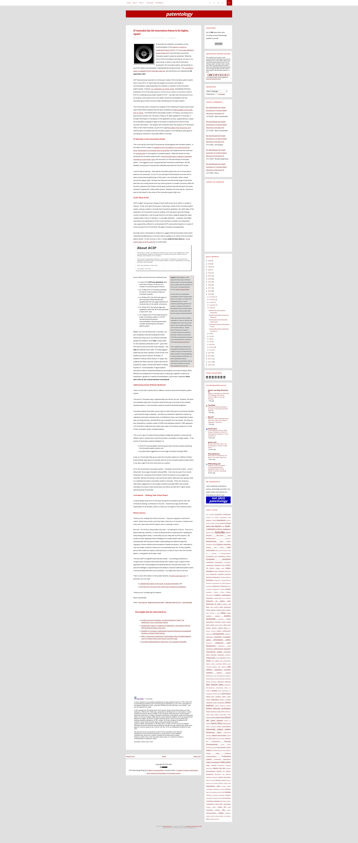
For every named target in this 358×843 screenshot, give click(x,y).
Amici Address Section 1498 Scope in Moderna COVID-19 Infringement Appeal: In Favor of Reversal (218, 433)
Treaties (209, 807)
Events (229, 592)
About (135, 3)
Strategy (228, 792)
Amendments (222, 520)
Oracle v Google (225, 699)
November (212, 299)
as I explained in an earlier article (162, 89)
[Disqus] (163, 670)
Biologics (228, 538)
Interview (214, 655)
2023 (209, 270)
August (211, 308)
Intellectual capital (224, 646)
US (224, 810)
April (210, 341)
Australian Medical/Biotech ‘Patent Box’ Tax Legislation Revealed (163, 642)
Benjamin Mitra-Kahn (217, 535)
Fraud (229, 613)
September (212, 305)
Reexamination (211, 771)
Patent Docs (212, 429)
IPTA (213, 661)
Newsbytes (227, 685)
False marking (215, 607)
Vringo (217, 816)
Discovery (228, 574)
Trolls (221, 807)
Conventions (210, 565)
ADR (229, 517)
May (210, 339)
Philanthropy (209, 747)
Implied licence (223, 628)
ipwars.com (212, 442)
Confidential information (215, 562)
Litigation (211, 673)
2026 (209, 261)
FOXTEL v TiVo (215, 613)
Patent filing (220, 717)
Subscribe (218, 44)
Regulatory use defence (223, 774)
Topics (141, 3)
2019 (209, 282)
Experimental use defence (222, 598)
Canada (210, 547)
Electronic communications (223, 580)
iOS (217, 658)
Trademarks (210, 804)
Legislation (219, 670)
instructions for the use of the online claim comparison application (162, 587)
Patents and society (219, 735)
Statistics (228, 789)
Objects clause (217, 693)
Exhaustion (210, 598)
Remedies (209, 777)
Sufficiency (209, 795)
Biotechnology (213, 541)
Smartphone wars (214, 786)
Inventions (221, 655)
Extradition (224, 604)
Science (228, 780)
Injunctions (210, 637)
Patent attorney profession (218, 708)
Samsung (218, 780)
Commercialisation (225, 553)
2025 (209, 264)
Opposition (215, 699)
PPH (213, 750)
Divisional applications (213, 577)
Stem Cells (221, 792)
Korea (225, 664)
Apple (223, 526)
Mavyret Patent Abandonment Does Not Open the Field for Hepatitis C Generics (218, 420)
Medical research (215, 679)
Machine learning (224, 673)
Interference (210, 649)
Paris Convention (219, 702)
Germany (222, 619)
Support (228, 795)
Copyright (217, 565)
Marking (228, 676)
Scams (224, 780)
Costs (223, 565)
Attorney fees (210, 532)
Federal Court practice (223, 610)
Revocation (227, 777)
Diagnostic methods (217, 574)
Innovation (218, 637)
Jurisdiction (219, 664)
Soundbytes (209, 789)
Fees (208, 613)
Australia (142, 602)
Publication (221, 765)
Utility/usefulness (212, 813)
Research (215, 777)
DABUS (228, 568)
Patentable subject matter (218, 729)
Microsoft (221, 682)
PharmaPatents (214, 454)
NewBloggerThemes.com (194, 826)
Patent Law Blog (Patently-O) (218, 391)
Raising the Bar (219, 768)
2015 (209, 294)
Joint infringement (225, 661)
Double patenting (226, 577)
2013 (209, 356)
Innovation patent (156, 602)
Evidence (218, 595)
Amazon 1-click (211, 520)
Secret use (209, 783)
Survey (220, 798)
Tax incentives (226, 798)
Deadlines (216, 571)
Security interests (218, 783)
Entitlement (224, 586)
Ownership (209, 702)
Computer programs (218, 559)
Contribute (159, 3)
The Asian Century (225, 801)
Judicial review (211, 664)
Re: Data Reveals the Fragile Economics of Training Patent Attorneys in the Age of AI (216, 110)
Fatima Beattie (211, 610)
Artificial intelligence (223, 529)
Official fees (210, 696)
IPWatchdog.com (214, 464)
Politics (209, 750)
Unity (229, 807)
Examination (226, 595)
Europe (228, 589)
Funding (210, 616)
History (209, 628)
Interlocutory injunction (222, 649)
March (211, 344)
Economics (210, 580)
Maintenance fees (211, 676)
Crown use (221, 568)
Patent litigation (217, 720)
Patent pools (227, 723)
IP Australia (222, 658)
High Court (227, 625)
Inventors (228, 655)
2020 (209, 279)
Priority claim (215, 753)
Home (129, 3)
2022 (209, 273)
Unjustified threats (214, 810)
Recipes (228, 768)
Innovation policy (173, 602)
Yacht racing (213, 819)
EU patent (222, 589)
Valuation (228, 813)
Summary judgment (219, 795)
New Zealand (212, 684)
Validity (221, 813)
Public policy (225, 762)
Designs (221, 571)
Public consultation (213, 762)
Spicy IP (211, 417)
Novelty (215, 691)
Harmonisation (219, 625)
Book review (225, 541)
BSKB (214, 544)
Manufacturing (221, 676)
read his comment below (182, 289)
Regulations (210, 774)
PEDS (214, 738)
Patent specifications (224, 726)
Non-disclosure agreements (215, 688)
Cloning (225, 550)
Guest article (210, 625)
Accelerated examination (223, 514)
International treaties (215, 652)
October (211, 302)
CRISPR (212, 568)
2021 (209, 276)
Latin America (222, 667)
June (210, 336)
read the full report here (213, 79)
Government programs (214, 622)
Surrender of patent (212, 798)
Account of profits (213, 517)
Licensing (227, 670)
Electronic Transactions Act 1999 (215, 583)
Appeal (218, 526)
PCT (210, 738)
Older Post (197, 756)
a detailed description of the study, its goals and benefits (159, 584)
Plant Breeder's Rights (224, 747)
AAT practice (210, 514)
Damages (209, 571)
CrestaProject (167, 826)
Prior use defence (225, 750)
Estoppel (216, 589)
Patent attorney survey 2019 (215, 711)
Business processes (223, 544)
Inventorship (211, 658)
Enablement (216, 586)
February (211, 347)
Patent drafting (211, 717)
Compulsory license (224, 556)
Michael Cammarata (225, 679)
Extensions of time (214, 604)
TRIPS (215, 807)
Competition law (212, 556)
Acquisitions (224, 517)
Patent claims (210, 714)
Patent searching (211, 726)
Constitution (227, 562)
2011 (209, 362)
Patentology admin (215, 732)
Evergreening (210, 595)
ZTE (218, 819)
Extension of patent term (218, 601)
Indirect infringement (224, 631)
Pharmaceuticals (213, 744)
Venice (208, 816)
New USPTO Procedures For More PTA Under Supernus (217, 456)
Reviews (221, 777)
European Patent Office (216, 592)
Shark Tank (227, 783)
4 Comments (172, 38)
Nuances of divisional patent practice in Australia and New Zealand (218, 409)
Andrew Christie (215, 523)
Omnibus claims (221, 696)
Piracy (215, 747)
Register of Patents (224, 771)
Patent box (227, 711)
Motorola (228, 682)
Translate (221, 94)
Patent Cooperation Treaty (223, 714)
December (212, 297)
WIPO (208, 819)
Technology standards (213, 801)
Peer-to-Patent (220, 738)
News (221, 684)
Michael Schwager (212, 682)
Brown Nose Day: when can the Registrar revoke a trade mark (217, 445)
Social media (226, 786)
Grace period (226, 622)
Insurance (210, 643)
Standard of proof (219, 789)
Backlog (228, 532)
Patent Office (217, 723)
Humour (215, 628)
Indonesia (209, 634)
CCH (217, 547)
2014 (209, 353)
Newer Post (130, 756)
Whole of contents (225, 816)
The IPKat (211, 405)
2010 (209, 365)
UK (226, 807)
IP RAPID (228, 658)
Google (228, 619)
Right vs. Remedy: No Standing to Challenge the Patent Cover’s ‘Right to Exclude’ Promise (218, 396)
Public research (212, 765)
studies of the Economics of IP (180, 128)
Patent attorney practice (223, 705)
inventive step (140, 153)
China (223, 547)
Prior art (217, 750)
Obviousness (226, 694)
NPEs (220, 690)
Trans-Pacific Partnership (223, 804)
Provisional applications (222, 759)
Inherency (228, 634)
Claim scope (219, 550)
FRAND (224, 613)
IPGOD (209, 661)
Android (223, 523)
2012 (209, 359)
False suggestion (225, 607)
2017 (209, 288)
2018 (209, 285)
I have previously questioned (181, 342)
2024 (209, 267)
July (210, 333)
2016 (209, 291)
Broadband (209, 544)
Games (219, 616)
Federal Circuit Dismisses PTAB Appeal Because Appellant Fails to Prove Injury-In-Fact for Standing (217, 468)
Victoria (213, 816)
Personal (227, 741)
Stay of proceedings (212, 792)
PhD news (226, 744)
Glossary (150, 3)
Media (208, 679)
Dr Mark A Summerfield (155, 770)
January (211, 350)
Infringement (219, 633)
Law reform (187, 602)
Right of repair (210, 780)
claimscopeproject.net (178, 576)
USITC (229, 810)
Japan (217, 661)
